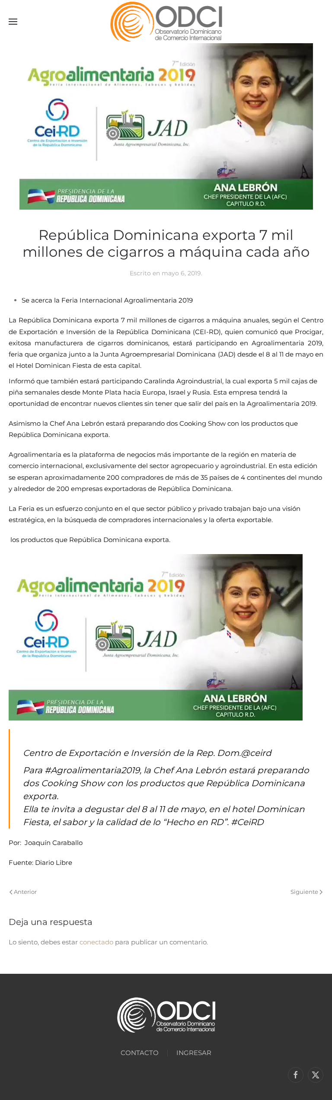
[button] (13, 21)
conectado (96, 942)
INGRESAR (193, 1053)
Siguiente (304, 891)
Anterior (25, 891)
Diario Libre (53, 862)
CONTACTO (140, 1053)
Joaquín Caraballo (54, 843)
